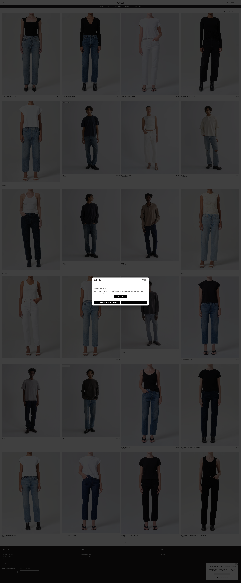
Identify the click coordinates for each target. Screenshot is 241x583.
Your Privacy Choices (120, 296)
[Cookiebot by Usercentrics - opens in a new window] (141, 280)
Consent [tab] (102, 284)
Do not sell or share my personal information (107, 302)
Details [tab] (120, 284)
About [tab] (139, 284)
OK (134, 302)
